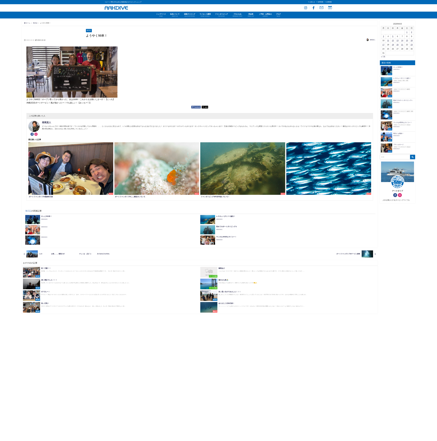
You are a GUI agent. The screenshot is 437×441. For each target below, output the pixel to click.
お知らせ (312, 2)
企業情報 (329, 2)
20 (397, 45)
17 (383, 45)
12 (393, 40)
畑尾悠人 (372, 39)
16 (412, 40)
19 (393, 45)
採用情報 (320, 2)
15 (407, 40)
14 (402, 40)
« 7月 (383, 57)
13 (397, 40)
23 (412, 45)
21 (402, 45)
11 (388, 40)
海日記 (89, 30)
